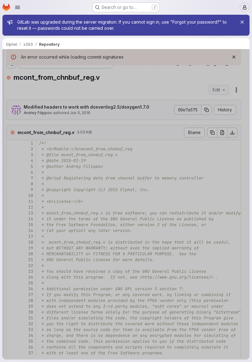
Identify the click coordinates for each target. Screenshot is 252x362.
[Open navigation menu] (17, 7)
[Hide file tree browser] (11, 58)
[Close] (242, 22)
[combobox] (50, 70)
